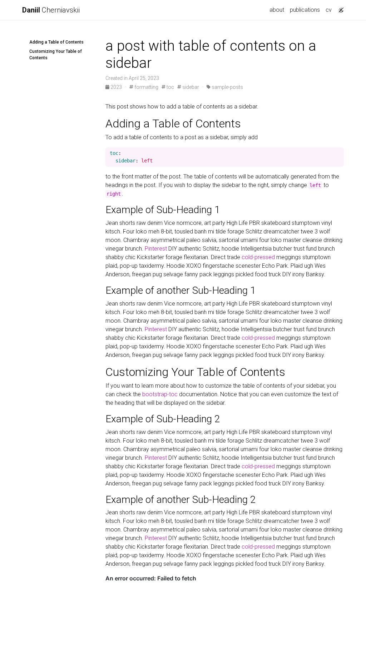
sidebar (190, 87)
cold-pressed (258, 257)
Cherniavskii (51, 10)
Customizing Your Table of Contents (55, 54)
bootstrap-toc (160, 394)
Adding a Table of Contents (56, 42)
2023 (116, 87)
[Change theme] (339, 8)
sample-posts (227, 87)
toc (169, 87)
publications (305, 9)
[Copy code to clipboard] (338, 153)
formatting (145, 87)
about (276, 9)
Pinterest (156, 248)
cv (329, 9)
